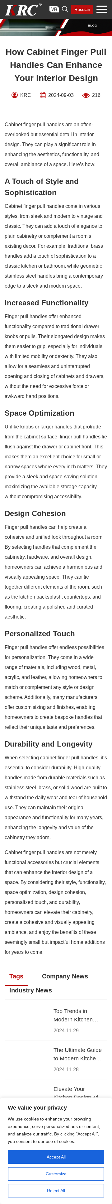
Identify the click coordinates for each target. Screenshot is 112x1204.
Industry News (30, 990)
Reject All (56, 1190)
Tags (16, 976)
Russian (82, 9)
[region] (56, 1150)
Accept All (56, 1156)
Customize (56, 1173)
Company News (65, 976)
